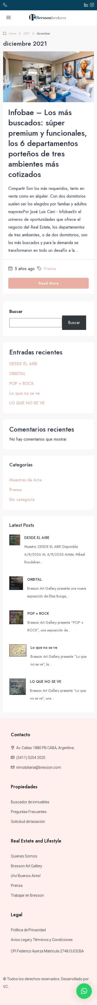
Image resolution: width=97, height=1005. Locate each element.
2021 (26, 33)
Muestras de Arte (25, 480)
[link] (14, 539)
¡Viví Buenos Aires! (26, 876)
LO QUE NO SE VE (27, 403)
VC (5, 987)
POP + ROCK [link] (38, 613)
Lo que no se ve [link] (44, 647)
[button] (84, 991)
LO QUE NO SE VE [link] (45, 681)
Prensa (50, 269)
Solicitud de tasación (28, 822)
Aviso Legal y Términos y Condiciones (42, 940)
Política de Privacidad (28, 930)
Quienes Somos (24, 856)
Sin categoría (22, 499)
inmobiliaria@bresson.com (38, 767)
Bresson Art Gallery (26, 866)
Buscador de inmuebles (30, 802)
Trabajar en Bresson (27, 895)
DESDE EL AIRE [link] (36, 537)
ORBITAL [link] (34, 579)
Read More (49, 283)
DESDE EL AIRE (23, 364)
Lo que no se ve (24, 393)
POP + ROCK (21, 383)
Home (13, 33)
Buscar (16, 311)
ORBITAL (17, 374)
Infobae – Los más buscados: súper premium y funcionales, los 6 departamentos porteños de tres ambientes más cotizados (47, 143)
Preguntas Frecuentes (29, 812)
